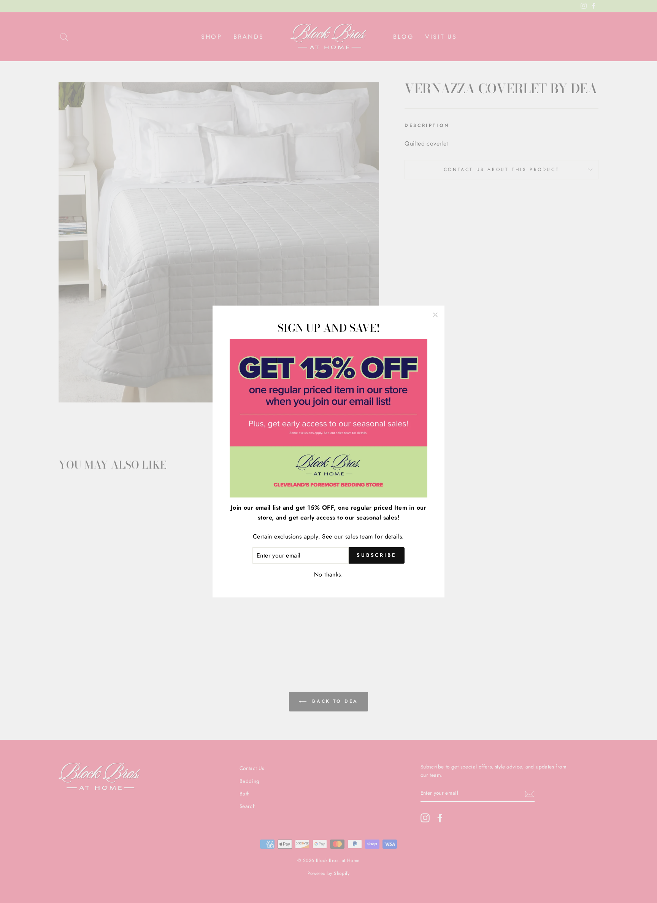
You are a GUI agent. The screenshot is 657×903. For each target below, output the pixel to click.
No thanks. (328, 574)
